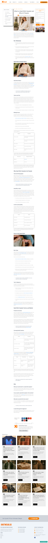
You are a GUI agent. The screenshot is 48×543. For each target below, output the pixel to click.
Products (14, 2)
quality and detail (28, 327)
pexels (26, 31)
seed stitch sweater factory (26, 312)
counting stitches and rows (21, 297)
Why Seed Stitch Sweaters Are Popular (8, 16)
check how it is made (27, 56)
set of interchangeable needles (22, 252)
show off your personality (26, 192)
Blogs (38, 2)
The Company (32, 2)
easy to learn (32, 85)
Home (10, 2)
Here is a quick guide (21, 334)
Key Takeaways (7, 12)
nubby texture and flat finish (17, 274)
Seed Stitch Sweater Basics (7, 14)
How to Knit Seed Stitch (8, 17)
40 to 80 (25, 159)
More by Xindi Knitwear (24, 430)
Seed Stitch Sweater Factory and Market (7, 20)
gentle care (23, 394)
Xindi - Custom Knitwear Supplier (8, 23)
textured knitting (17, 181)
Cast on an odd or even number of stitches (20, 118)
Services (25, 2)
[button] (22, 418)
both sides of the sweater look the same (24, 177)
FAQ (5, 21)
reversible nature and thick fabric (18, 304)
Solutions (20, 2)
